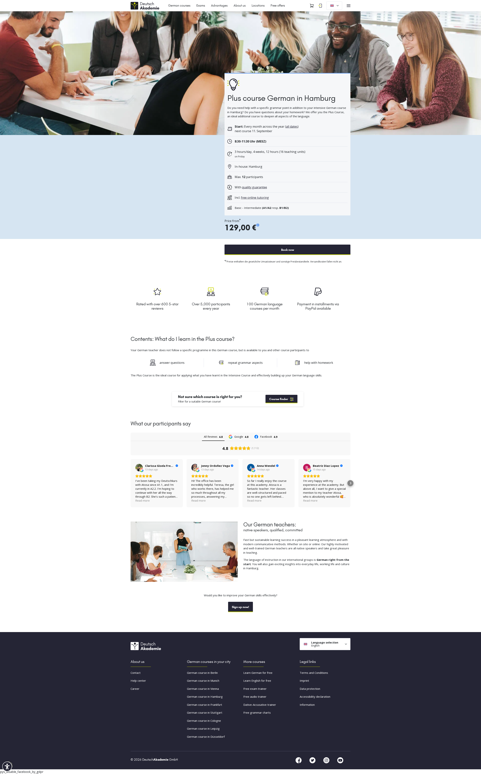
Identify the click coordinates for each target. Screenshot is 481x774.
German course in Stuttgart (204, 713)
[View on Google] (139, 467)
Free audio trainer (254, 697)
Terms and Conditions (314, 673)
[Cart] (312, 6)
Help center (138, 681)
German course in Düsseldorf (206, 736)
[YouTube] (340, 760)
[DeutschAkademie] (146, 5)
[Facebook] (299, 760)
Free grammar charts (257, 713)
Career (135, 689)
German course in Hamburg (205, 697)
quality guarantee (254, 187)
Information (307, 705)
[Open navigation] (348, 6)
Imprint (304, 681)
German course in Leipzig (203, 729)
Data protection (310, 689)
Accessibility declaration (315, 697)
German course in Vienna (203, 689)
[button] (131, 483)
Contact (136, 673)
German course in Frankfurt (204, 705)
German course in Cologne (204, 720)
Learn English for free (257, 681)
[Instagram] (326, 760)
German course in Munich (203, 681)
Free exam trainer (255, 689)
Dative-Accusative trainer (259, 705)
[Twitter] (312, 760)
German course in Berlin (202, 673)
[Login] (320, 6)
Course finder (278, 399)
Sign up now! (240, 607)
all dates (292, 126)
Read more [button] (142, 500)
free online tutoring (255, 198)
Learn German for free (257, 673)
